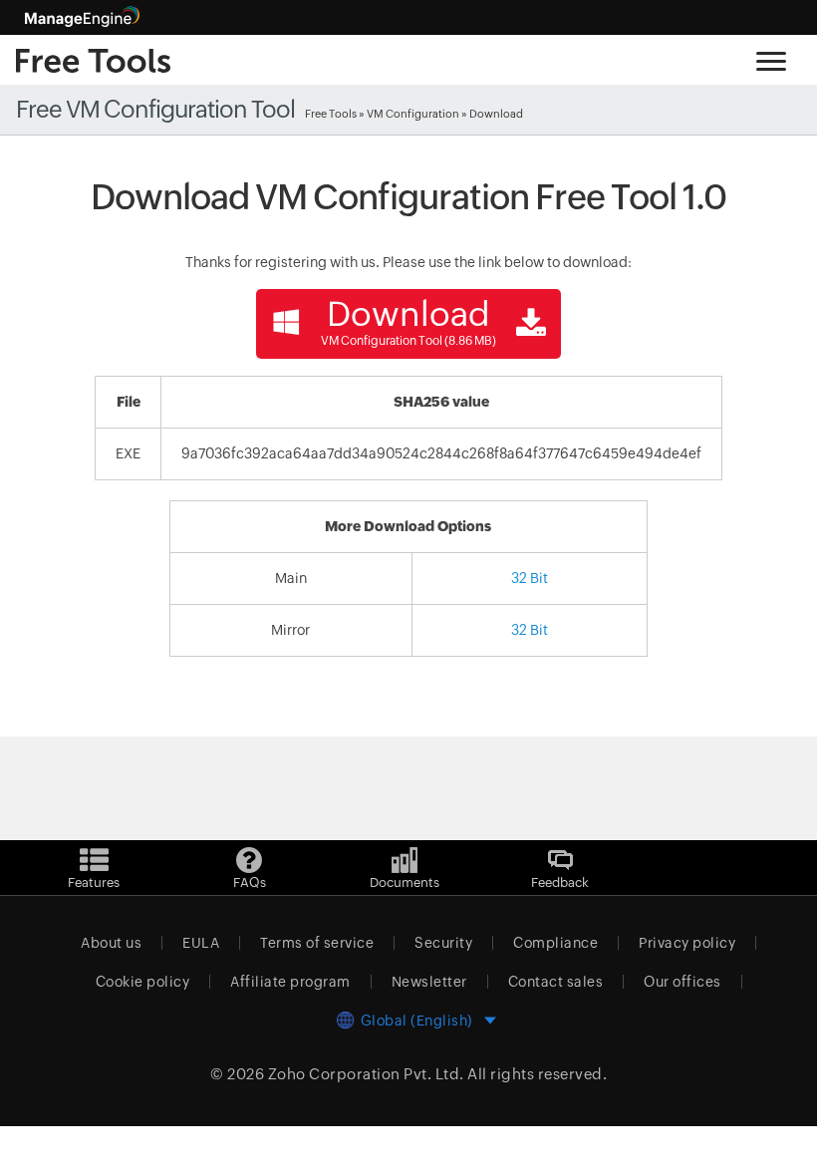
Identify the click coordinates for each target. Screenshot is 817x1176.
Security (443, 943)
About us (111, 943)
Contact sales (556, 982)
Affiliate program (290, 982)
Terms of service (317, 943)
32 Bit (529, 578)
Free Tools (331, 114)
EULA (200, 943)
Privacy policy (687, 943)
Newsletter (429, 982)
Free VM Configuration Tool (155, 109)
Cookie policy (143, 982)
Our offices (682, 982)
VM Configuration (413, 114)
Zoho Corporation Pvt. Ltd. (366, 1073)
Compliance (555, 943)
